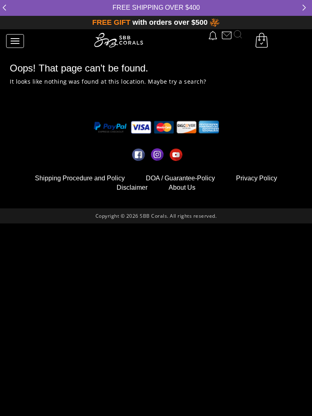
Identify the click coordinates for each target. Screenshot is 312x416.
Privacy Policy (256, 178)
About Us (182, 187)
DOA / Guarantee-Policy (180, 178)
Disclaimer (132, 187)
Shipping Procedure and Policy (80, 178)
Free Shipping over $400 (156, 7)
